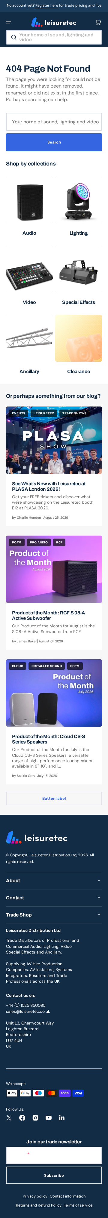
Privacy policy (35, 1196)
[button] (8, 22)
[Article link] (54, 466)
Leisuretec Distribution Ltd (52, 855)
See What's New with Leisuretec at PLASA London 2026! (48, 486)
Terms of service (78, 1205)
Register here (46, 5)
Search (54, 142)
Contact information (68, 1196)
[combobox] (54, 37)
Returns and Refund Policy (39, 1205)
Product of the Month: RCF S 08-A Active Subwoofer (48, 615)
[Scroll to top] (100, 1210)
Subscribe (54, 1175)
